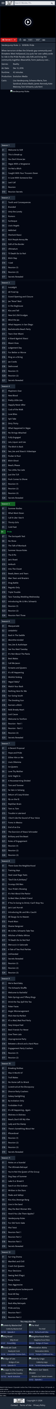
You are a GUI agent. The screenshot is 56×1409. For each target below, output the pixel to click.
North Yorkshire (14, 1376)
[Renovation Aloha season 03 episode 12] (42, 1348)
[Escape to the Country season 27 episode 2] (14, 1370)
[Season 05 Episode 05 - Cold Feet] (24, 39)
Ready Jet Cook (14, 1351)
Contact (14, 1405)
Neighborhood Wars (42, 1339)
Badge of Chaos (42, 1343)
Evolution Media (20, 76)
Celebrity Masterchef (14, 1328)
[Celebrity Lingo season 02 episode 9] (42, 1359)
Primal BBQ (11, 1343)
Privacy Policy (39, 1405)
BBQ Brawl (14, 1339)
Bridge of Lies (14, 1362)
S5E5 (30, 40)
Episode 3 (11, 1332)
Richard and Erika (41, 1332)
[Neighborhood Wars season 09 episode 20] (42, 1337)
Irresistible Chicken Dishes (17, 1354)
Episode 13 (12, 1365)
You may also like (28, 1321)
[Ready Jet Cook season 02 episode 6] (14, 1348)
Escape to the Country (14, 1373)
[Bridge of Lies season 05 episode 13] (14, 1359)
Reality (16, 64)
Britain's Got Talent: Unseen (42, 1376)
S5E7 (38, 40)
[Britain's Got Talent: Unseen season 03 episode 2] (42, 1371)
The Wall (42, 1328)
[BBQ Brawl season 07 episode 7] (14, 1337)
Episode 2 (38, 1379)
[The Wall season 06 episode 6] (42, 1325)
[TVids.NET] (9, 3)
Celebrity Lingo (42, 1362)
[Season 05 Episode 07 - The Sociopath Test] (43, 39)
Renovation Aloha (42, 1351)
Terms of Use (25, 1405)
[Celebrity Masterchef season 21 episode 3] (14, 1325)
